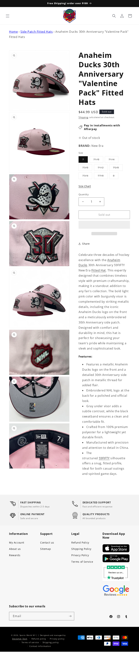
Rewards (14, 555)
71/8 (98, 160)
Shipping (83, 117)
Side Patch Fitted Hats (36, 32)
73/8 (87, 168)
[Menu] (8, 16)
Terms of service (30, 642)
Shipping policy (51, 642)
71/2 (103, 168)
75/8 (118, 168)
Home (13, 32)
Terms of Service (82, 561)
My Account (16, 542)
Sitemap (45, 549)
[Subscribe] (70, 616)
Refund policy (38, 638)
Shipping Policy (81, 549)
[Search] (114, 16)
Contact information (40, 646)
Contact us (47, 542)
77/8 (103, 176)
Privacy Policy (80, 555)
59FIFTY (104, 458)
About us (15, 549)
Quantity (84, 194)
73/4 (87, 176)
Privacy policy (57, 638)
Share (86, 243)
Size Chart (85, 186)
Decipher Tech (19, 638)
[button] (104, 225)
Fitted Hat (98, 270)
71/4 (113, 160)
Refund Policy (80, 542)
